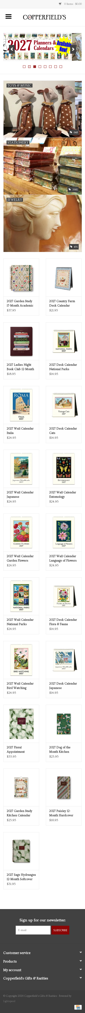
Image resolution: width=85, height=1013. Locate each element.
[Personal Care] (42, 47)
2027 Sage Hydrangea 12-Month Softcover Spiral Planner (21, 877)
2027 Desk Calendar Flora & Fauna (63, 622)
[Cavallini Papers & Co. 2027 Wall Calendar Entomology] (64, 469)
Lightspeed (9, 1001)
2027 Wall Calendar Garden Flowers (20, 558)
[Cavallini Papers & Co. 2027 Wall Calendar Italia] (21, 405)
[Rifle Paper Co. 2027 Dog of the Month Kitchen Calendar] (64, 724)
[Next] (73, 49)
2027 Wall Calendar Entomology (62, 495)
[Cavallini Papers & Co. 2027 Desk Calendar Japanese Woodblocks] (64, 660)
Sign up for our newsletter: (42, 920)
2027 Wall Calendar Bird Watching (20, 686)
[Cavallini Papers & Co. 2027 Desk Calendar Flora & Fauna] (64, 596)
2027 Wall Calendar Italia (20, 431)
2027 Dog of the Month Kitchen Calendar (59, 750)
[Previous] (12, 49)
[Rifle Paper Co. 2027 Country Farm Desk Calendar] (64, 277)
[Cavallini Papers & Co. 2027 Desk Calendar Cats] (64, 405)
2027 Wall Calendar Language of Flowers (63, 558)
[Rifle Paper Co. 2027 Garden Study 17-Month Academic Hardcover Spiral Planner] (21, 277)
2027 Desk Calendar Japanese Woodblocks (63, 686)
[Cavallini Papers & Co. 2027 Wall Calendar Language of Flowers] (64, 532)
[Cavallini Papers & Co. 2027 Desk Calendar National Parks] (64, 341)
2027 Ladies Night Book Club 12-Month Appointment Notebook (20, 367)
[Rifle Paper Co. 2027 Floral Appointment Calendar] (21, 724)
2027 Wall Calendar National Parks (20, 622)
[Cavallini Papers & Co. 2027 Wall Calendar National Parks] (21, 596)
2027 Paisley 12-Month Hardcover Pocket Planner (61, 813)
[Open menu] (8, 16)
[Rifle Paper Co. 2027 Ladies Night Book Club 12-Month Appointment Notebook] (21, 341)
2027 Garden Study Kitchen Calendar (19, 813)
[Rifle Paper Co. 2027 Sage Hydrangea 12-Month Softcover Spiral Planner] (21, 851)
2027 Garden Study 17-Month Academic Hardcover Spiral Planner (20, 304)
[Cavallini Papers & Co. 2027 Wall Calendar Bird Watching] (21, 660)
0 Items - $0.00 (73, 4)
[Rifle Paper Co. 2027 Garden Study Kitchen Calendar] (21, 787)
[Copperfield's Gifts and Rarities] (51, 16)
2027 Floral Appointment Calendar (16, 750)
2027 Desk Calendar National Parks (63, 367)
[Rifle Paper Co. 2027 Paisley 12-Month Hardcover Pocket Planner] (64, 787)
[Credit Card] (77, 1006)
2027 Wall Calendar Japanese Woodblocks (20, 495)
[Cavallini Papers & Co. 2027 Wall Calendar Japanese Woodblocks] (21, 469)
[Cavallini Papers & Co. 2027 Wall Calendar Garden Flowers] (21, 532)
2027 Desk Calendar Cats (63, 431)
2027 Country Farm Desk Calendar (62, 303)
